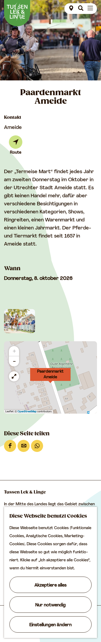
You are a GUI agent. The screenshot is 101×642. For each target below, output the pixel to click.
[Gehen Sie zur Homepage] (17, 13)
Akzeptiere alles (50, 585)
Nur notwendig (50, 605)
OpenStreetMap (27, 411)
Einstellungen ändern (50, 625)
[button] (50, 377)
